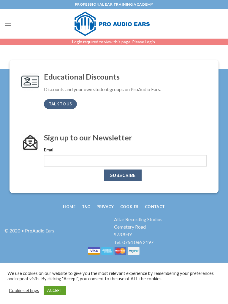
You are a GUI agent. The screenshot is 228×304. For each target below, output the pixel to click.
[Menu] (8, 23)
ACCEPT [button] (54, 290)
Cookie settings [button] (24, 290)
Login (150, 41)
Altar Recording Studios (138, 219)
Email (49, 149)
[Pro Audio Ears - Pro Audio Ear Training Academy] (114, 24)
